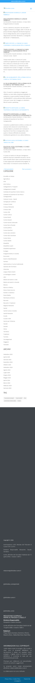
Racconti (5, 300)
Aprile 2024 (6, 380)
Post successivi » (27, 169)
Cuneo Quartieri (8, 230)
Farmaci (5, 261)
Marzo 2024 (6, 383)
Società (5, 326)
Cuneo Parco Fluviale (9, 225)
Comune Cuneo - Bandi (10, 56)
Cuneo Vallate (7, 240)
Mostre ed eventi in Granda (11, 282)
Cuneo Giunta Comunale (10, 222)
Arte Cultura (6, 184)
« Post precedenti (8, 169)
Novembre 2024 (7, 362)
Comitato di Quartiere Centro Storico (13, 192)
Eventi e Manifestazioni (10, 259)
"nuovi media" (19, 398)
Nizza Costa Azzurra (9, 290)
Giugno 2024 (7, 375)
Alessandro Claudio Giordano (13, 22)
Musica (5, 285)
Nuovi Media (7, 295)
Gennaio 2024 (7, 388)
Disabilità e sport (8, 246)
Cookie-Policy (17, 679)
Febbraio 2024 (7, 385)
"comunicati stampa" (9, 398)
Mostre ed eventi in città (10, 279)
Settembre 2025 (7, 354)
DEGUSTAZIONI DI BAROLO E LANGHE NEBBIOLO (15, 19)
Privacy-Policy (8, 679)
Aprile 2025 (6, 357)
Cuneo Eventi (7, 88)
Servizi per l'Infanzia (9, 321)
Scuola (5, 316)
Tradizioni (6, 334)
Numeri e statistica (8, 292)
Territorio (6, 331)
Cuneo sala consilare (9, 233)
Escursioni (6, 256)
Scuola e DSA (7, 318)
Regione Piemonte (8, 305)
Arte (4, 181)
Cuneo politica (7, 227)
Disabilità (6, 243)
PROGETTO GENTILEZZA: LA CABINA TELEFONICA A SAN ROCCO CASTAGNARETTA (17, 114)
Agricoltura (6, 179)
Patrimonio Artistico (9, 298)
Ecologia (5, 251)
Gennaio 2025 (7, 359)
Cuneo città (6, 152)
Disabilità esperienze (9, 248)
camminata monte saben (10, 400)
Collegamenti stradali (9, 189)
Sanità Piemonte (8, 313)
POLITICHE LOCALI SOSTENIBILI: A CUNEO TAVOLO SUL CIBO (16, 147)
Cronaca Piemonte (8, 207)
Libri (4, 277)
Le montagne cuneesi (9, 274)
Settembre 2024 (7, 367)
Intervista (6, 269)
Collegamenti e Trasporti (10, 187)
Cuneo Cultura (7, 214)
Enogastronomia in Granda (11, 24)
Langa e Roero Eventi (9, 272)
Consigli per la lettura (9, 201)
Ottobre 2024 (7, 365)
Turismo (5, 337)
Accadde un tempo (8, 176)
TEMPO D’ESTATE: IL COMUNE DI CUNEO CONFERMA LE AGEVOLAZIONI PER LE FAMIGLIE (16, 51)
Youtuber (6, 344)
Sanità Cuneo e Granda (10, 311)
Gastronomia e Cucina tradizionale (13, 264)
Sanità (5, 308)
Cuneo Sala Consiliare (9, 235)
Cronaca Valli (7, 209)
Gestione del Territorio (9, 266)
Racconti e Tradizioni (9, 303)
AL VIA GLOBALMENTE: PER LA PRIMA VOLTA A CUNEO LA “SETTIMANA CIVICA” (17, 84)
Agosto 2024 (6, 370)
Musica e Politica (8, 287)
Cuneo (19, 400)
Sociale (5, 324)
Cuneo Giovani (7, 220)
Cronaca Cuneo (7, 204)
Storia (5, 329)
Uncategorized (7, 339)
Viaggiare (6, 342)
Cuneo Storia (7, 238)
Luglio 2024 (6, 372)
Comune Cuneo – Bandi (10, 199)
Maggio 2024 (7, 378)
